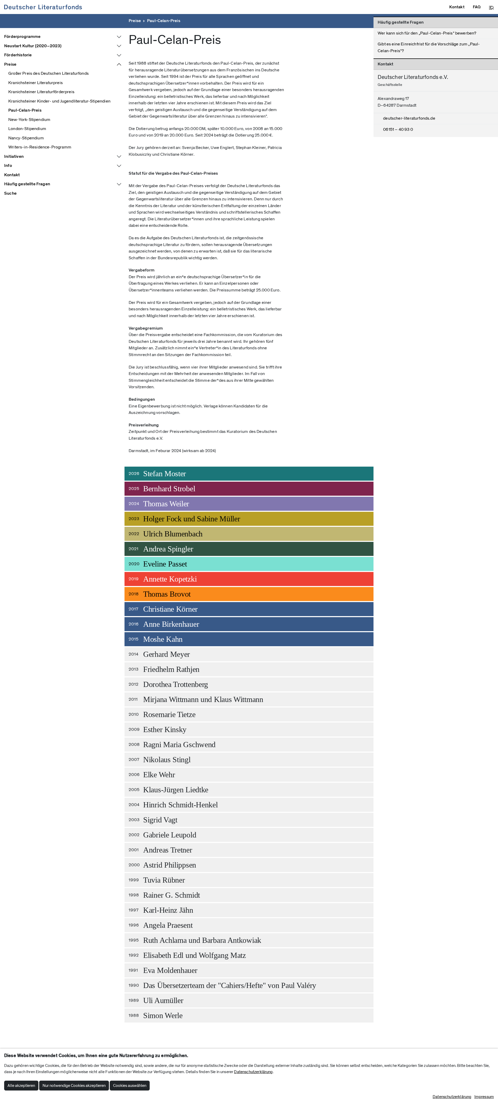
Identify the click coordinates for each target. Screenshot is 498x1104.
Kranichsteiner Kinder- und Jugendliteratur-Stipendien (59, 101)
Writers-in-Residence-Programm (39, 147)
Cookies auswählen (129, 1085)
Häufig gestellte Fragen (27, 184)
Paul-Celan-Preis (163, 21)
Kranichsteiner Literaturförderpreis (41, 92)
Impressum (484, 1097)
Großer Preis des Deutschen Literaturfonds (48, 73)
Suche (10, 193)
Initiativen (14, 156)
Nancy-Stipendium (26, 138)
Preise (135, 21)
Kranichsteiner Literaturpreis (35, 83)
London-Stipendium (27, 129)
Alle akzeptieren (21, 1085)
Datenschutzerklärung (253, 1072)
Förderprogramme (22, 36)
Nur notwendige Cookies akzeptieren (74, 1085)
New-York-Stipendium (29, 119)
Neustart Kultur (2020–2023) (33, 46)
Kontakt (12, 175)
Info (8, 165)
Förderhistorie (18, 55)
